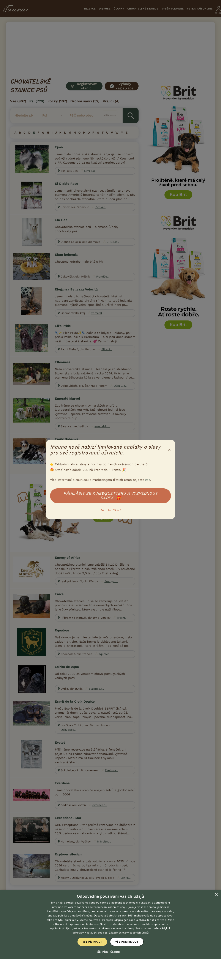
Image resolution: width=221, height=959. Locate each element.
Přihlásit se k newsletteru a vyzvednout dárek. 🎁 (110, 496)
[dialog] (110, 924)
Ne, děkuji (110, 510)
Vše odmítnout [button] (126, 941)
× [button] (216, 894)
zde (147, 479)
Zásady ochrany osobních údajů (129, 932)
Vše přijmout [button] (92, 941)
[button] (111, 951)
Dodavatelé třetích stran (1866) (113, 915)
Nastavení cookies (96, 932)
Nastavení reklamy (122, 928)
